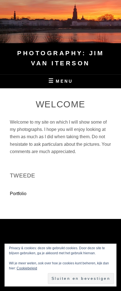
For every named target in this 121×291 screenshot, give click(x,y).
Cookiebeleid (27, 268)
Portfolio (18, 193)
